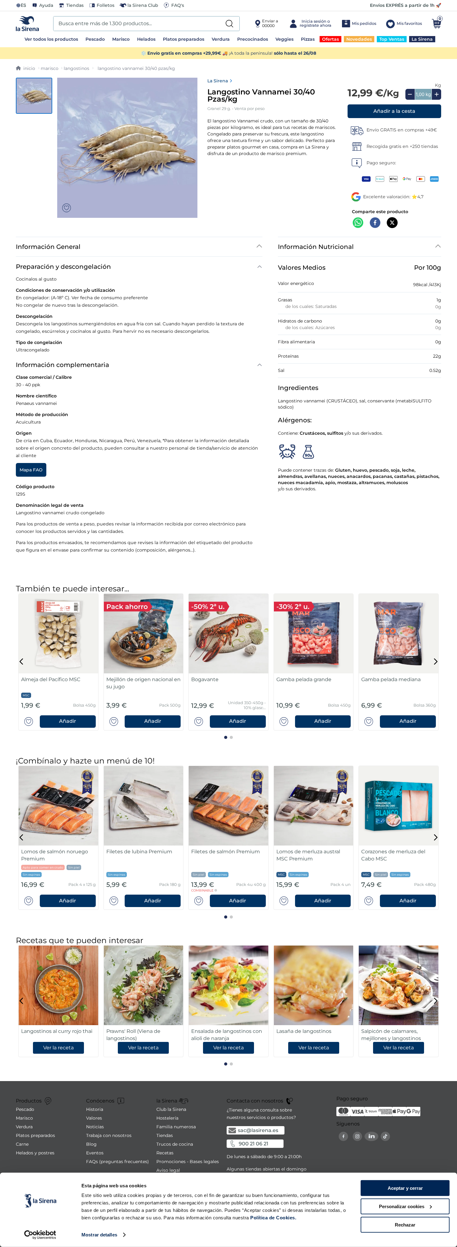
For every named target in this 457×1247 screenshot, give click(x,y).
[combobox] (146, 23)
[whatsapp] (358, 223)
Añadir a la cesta (394, 111)
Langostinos (76, 68)
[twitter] (392, 223)
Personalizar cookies (401, 1206)
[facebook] (375, 223)
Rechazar (405, 1224)
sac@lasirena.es (258, 1130)
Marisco (49, 68)
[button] (394, 111)
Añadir (67, 721)
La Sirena (217, 81)
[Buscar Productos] (229, 23)
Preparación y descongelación (63, 266)
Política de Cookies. (273, 1217)
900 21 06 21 (253, 1144)
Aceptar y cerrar (405, 1188)
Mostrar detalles (99, 1234)
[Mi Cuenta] (309, 23)
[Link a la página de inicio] (25, 68)
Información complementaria (62, 365)
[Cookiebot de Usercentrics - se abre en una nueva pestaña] (40, 1235)
